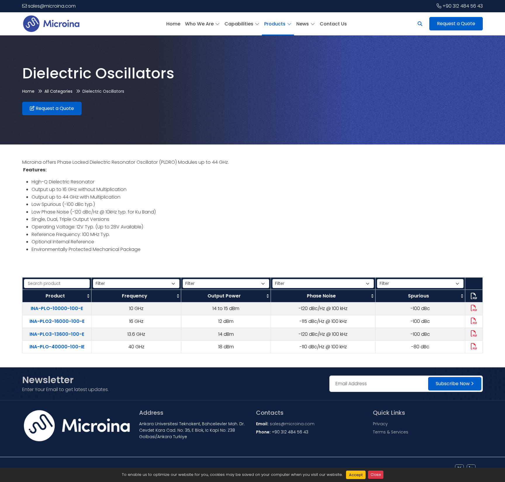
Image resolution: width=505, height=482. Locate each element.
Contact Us (333, 23)
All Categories (58, 91)
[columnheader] (57, 296)
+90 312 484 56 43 (462, 6)
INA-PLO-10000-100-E (57, 308)
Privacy (380, 424)
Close (376, 474)
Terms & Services (390, 432)
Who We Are (199, 23)
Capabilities (238, 23)
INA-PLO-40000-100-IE (57, 346)
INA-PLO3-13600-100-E (57, 334)
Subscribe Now (453, 383)
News (302, 23)
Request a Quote (456, 23)
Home (173, 23)
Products (275, 23)
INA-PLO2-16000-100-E (57, 321)
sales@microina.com (52, 6)
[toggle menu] (217, 24)
